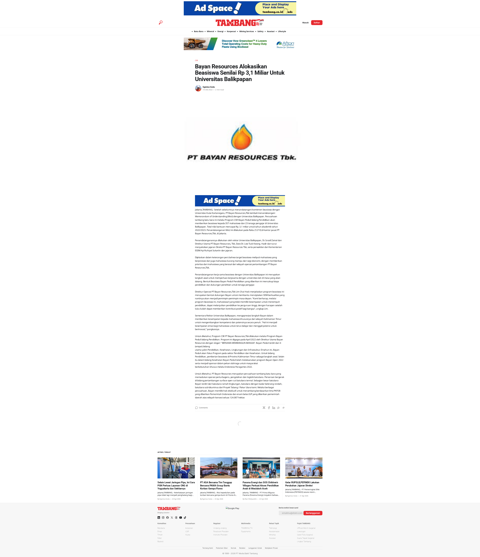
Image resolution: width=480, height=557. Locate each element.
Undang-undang (219, 528)
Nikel (160, 538)
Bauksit (160, 541)
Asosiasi (270, 31)
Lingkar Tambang (304, 541)
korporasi (189, 528)
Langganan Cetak (255, 548)
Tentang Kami (207, 548)
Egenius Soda (209, 87)
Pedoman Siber (222, 548)
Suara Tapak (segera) (305, 538)
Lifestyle (282, 31)
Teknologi (273, 528)
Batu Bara (198, 31)
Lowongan (301, 531)
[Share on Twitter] (264, 407)
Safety (261, 31)
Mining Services (246, 31)
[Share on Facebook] (268, 407)
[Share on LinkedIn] (273, 407)
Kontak (233, 548)
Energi (220, 31)
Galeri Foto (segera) (305, 535)
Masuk (305, 22)
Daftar (317, 22)
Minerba (272, 535)
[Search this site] (161, 23)
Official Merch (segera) (306, 528)
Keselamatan (274, 531)
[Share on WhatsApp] (278, 407)
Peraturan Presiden (221, 531)
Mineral (210, 31)
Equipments (246, 531)
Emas (160, 531)
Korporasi (231, 31)
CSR (196, 60)
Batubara (161, 528)
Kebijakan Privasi (271, 548)
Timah (160, 535)
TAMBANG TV (246, 528)
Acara (187, 535)
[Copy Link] (283, 407)
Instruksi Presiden (220, 535)
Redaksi (242, 548)
